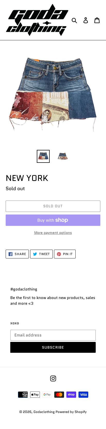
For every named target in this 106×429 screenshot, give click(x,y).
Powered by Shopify (71, 411)
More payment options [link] (53, 232)
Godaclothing (44, 411)
